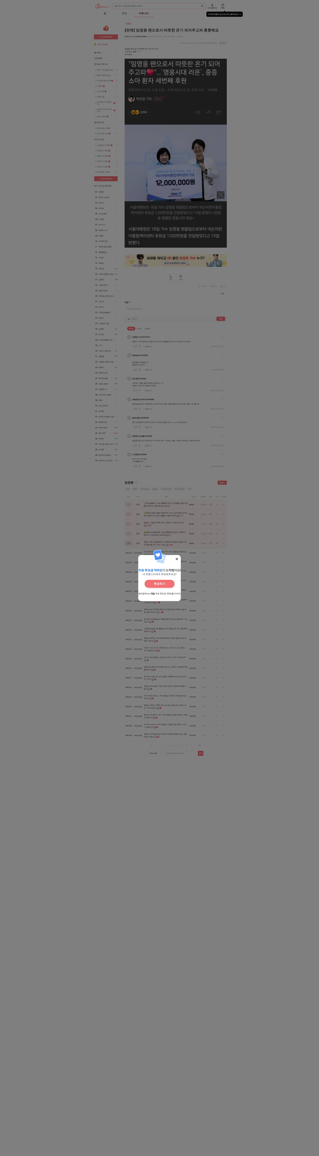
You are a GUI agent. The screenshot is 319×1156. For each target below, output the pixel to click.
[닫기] (177, 559)
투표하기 (159, 584)
